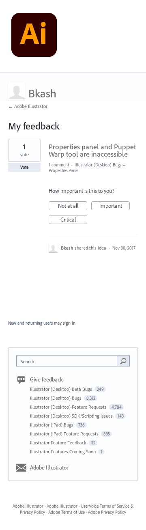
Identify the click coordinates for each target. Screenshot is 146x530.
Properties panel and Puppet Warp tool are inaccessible (92, 150)
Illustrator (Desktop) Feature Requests (69, 407)
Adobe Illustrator (49, 467)
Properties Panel (64, 170)
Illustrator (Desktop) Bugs (98, 165)
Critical (73, 220)
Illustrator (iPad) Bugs (52, 425)
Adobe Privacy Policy (107, 512)
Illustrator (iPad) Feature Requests (65, 434)
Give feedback (46, 379)
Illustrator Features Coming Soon (63, 451)
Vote (24, 167)
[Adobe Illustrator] (34, 36)
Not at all (72, 206)
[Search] (123, 360)
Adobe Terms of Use (66, 512)
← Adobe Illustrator (27, 106)
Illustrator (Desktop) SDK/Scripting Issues (72, 416)
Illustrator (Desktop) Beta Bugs (61, 389)
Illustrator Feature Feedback (59, 443)
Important (114, 206)
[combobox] (68, 361)
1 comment (59, 165)
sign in (69, 323)
